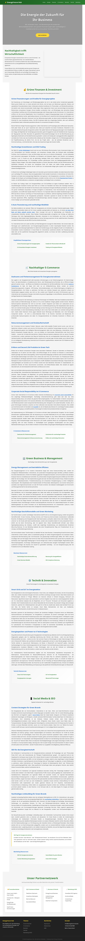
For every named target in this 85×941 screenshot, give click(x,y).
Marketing (78, 2)
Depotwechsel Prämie (66, 178)
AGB (45, 928)
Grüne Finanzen (27, 923)
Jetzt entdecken (42, 35)
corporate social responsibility (63, 395)
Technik (72, 2)
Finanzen (54, 2)
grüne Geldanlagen (24, 150)
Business (67, 2)
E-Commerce (60, 2)
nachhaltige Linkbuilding (52, 799)
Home (44, 2)
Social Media (36, 715)
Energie (48, 2)
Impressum (47, 923)
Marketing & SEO (27, 932)
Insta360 (35, 407)
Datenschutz (47, 926)
